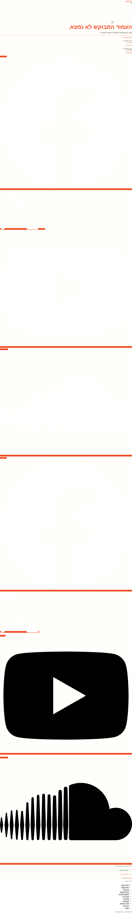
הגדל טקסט (125, 885)
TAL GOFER (129, 878)
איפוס (127, 908)
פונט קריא (125, 896)
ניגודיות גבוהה (124, 892)
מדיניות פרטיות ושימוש (124, 870)
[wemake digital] (128, 912)
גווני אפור (126, 890)
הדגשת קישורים (124, 894)
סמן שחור (126, 901)
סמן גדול (126, 899)
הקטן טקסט (125, 887)
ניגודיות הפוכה (124, 903)
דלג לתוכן (129, 1)
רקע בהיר (126, 906)
